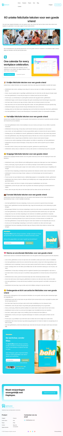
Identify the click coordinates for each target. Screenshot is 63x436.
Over (34, 3)
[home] (9, 4)
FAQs (14, 422)
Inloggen (51, 4)
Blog (38, 3)
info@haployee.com (30, 420)
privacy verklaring (23, 362)
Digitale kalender (5, 427)
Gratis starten (4, 420)
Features (24, 3)
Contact (19, 6)
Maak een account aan (49, 392)
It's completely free (9, 74)
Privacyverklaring (58, 431)
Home (19, 3)
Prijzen (29, 3)
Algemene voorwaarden (15, 426)
